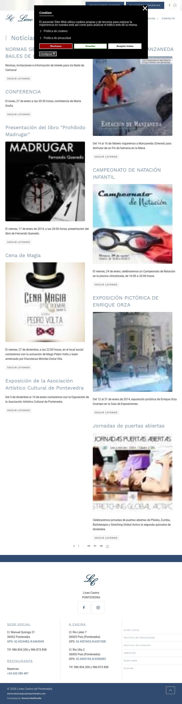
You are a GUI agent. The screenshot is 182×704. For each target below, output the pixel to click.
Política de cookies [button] (56, 31)
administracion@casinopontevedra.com (26, 693)
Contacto (168, 18)
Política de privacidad (139, 638)
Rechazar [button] (55, 46)
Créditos (130, 653)
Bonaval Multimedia (31, 698)
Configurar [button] (48, 53)
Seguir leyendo (18, 78)
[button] (170, 690)
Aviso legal (132, 630)
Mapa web (130, 661)
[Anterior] (74, 546)
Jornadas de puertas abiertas (129, 426)
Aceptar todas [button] (124, 46)
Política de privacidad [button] (57, 37)
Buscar (128, 668)
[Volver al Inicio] (29, 19)
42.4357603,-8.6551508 (91, 641)
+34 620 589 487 (17, 673)
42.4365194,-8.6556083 (91, 659)
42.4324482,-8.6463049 (29, 641)
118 (101, 546)
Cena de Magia (23, 255)
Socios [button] (150, 18)
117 (95, 546)
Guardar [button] (90, 46)
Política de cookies (137, 645)
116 (88, 546)
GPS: (10, 641)
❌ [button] (145, 8)
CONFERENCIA (23, 92)
